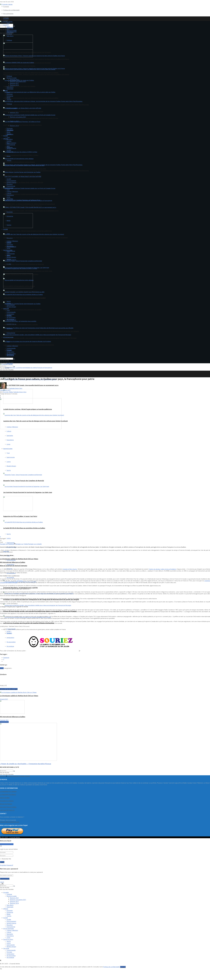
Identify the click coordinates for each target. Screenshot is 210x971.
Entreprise (10, 96)
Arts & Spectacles (8, 188)
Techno (9, 160)
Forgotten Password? (6, 865)
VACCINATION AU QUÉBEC (8, 807)
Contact (5, 21)
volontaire (19, 581)
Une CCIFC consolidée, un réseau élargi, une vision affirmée (23, 182)
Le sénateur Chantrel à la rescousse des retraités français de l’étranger (27, 52)
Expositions (10, 440)
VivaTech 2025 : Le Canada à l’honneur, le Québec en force (22, 206)
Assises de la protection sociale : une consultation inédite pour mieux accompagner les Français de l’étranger (40, 338)
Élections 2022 (14, 112)
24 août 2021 (4, 699)
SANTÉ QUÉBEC (5, 798)
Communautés (11, 560)
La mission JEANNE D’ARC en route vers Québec (19, 86)
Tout (8, 23)
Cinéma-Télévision (12, 346)
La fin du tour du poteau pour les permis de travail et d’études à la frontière (28, 345)
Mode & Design (11, 466)
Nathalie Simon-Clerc (15, 388)
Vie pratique (10, 577)
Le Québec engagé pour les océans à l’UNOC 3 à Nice (20, 155)
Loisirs (9, 462)
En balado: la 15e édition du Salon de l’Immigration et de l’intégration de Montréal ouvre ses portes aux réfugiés (41, 331)
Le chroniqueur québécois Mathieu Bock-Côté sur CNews (19, 559)
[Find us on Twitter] (0, 37)
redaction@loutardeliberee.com (9, 822)
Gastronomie (11, 457)
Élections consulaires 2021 (18, 117)
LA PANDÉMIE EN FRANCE (8, 795)
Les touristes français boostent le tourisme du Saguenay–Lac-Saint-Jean (27, 492)
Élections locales (12, 30)
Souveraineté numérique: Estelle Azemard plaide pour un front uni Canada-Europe (30, 194)
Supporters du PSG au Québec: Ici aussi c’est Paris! (20, 516)
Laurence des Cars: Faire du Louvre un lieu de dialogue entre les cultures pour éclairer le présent (35, 238)
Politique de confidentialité (111, 967)
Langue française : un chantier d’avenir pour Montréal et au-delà (24, 169)
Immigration (10, 564)
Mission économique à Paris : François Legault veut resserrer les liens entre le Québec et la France (36, 74)
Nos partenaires (8, 14)
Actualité (6, 18)
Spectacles (10, 435)
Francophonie (11, 251)
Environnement (11, 143)
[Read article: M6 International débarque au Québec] (105, 707)
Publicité (6, 17)
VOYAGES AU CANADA (7, 801)
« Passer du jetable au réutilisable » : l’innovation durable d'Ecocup (25, 764)
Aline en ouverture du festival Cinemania (13, 566)
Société (5, 229)
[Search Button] (14, 366)
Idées (8, 146)
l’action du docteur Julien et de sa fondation (162, 569)
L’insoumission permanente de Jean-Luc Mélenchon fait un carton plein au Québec (30, 98)
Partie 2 (9, 633)
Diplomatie (10, 27)
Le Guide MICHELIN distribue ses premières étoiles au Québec (24, 528)
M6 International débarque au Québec (12, 562)
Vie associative (11, 642)
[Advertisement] (30, 9)
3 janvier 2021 (4, 720)
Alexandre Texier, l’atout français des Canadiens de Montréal (23, 481)
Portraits (9, 316)
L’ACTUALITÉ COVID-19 (7, 810)
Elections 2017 (14, 83)
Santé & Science (11, 260)
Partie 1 (9, 631)
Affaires (5, 90)
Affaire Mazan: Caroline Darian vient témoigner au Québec (22, 310)
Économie (10, 212)
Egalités (9, 141)
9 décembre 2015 (5, 390)
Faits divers (10, 32)
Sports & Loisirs (7, 448)
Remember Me (6, 859)
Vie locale (6, 308)
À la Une (5, 392)
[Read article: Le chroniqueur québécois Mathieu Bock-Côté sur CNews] (105, 692)
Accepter (123, 967)
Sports (9, 470)
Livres (8, 444)
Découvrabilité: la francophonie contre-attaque (19, 162)
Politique (9, 34)
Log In (2, 882)
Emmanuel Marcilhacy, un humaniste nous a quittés (20, 588)
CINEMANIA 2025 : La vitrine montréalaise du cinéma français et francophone (29, 374)
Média (8, 98)
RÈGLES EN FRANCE (6, 804)
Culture (9, 431)
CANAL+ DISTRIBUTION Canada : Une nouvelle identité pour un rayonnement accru (30, 385)
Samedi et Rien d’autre (70, 569)
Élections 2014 (14, 85)
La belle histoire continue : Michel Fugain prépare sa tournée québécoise (27, 231)
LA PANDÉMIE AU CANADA (8, 791)
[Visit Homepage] (6, 4)
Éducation (10, 139)
